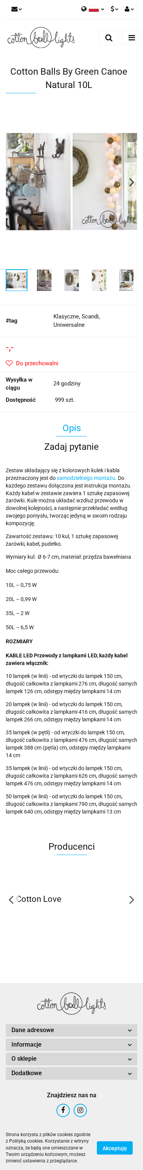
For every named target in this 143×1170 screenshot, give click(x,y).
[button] (71, 1030)
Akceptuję (115, 1148)
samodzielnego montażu (86, 478)
